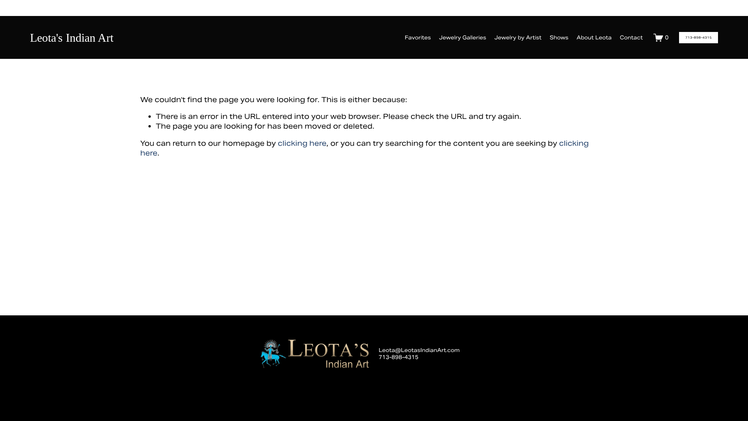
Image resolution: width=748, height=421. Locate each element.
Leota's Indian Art (71, 37)
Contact (631, 37)
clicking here (302, 143)
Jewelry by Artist (518, 37)
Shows (559, 37)
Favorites (418, 37)
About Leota (594, 37)
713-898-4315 (698, 37)
